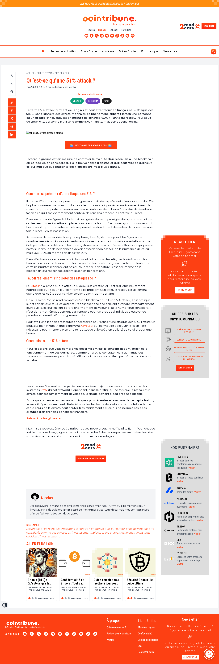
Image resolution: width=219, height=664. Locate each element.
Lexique (153, 51)
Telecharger (185, 368)
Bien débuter (62, 73)
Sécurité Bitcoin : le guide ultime (140, 581)
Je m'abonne (185, 290)
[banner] (91, 180)
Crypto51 (87, 325)
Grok (106, 101)
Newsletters (170, 51)
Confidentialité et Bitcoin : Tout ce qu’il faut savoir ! (72, 581)
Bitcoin (35, 286)
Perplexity (93, 101)
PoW (44, 390)
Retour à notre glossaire (43, 418)
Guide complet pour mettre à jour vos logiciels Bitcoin (106, 581)
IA (142, 51)
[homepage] (36, 51)
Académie (108, 51)
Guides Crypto (127, 51)
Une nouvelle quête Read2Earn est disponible (109, 3)
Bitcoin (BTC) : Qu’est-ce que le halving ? (38, 581)
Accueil (30, 73)
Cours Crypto (89, 51)
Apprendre (43, 598)
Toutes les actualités (63, 51)
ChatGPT (77, 101)
